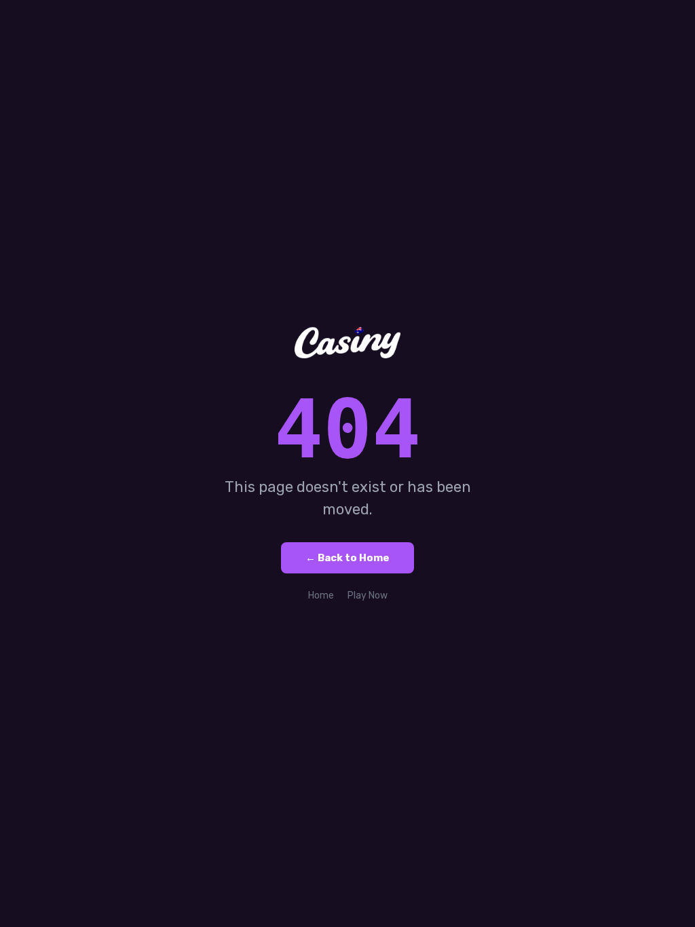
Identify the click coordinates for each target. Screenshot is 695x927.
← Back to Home (347, 558)
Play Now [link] (368, 595)
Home (321, 595)
